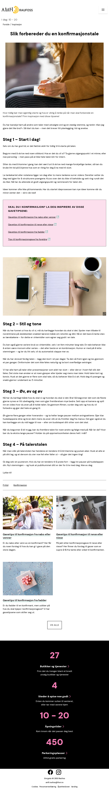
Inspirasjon (17, 24)
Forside (6, 24)
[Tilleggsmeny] (103, 10)
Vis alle (56, 625)
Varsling (74, 787)
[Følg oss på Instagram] (58, 772)
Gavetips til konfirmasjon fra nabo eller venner (32, 217)
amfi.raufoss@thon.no (54, 782)
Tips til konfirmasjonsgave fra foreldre (27, 239)
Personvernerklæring (47, 787)
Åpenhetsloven (64, 787)
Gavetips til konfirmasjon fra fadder (26, 231)
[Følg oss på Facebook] (50, 772)
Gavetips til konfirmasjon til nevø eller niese (30, 224)
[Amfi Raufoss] (17, 9)
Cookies (35, 787)
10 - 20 (9, 19)
